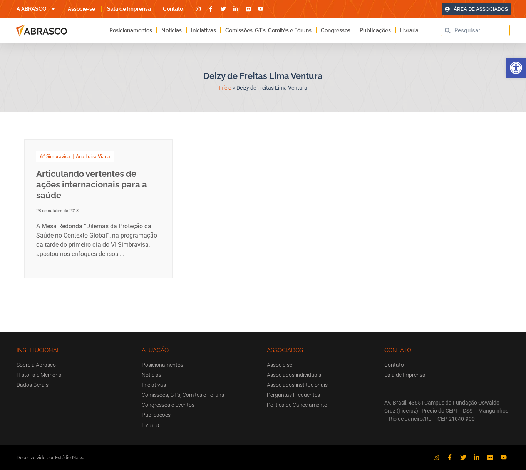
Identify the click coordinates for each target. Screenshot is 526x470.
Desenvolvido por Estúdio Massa (51, 457)
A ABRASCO (32, 9)
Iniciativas (203, 30)
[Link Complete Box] (98, 209)
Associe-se (81, 9)
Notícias (171, 30)
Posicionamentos (130, 30)
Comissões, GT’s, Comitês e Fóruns (268, 30)
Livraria (409, 30)
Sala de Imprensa (129, 9)
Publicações (375, 30)
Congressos (335, 30)
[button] (516, 68)
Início (225, 88)
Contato (173, 9)
